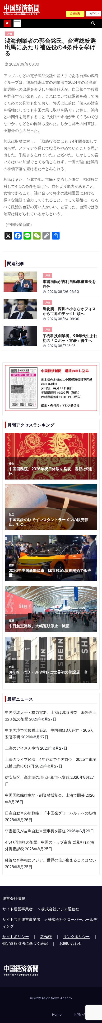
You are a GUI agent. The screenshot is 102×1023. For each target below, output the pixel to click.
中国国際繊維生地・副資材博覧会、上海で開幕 (45, 795)
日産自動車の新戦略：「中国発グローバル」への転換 (50, 813)
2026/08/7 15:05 (61, 346)
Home (57, 1014)
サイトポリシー (15, 936)
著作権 (46, 936)
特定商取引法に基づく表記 (25, 943)
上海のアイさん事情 (22, 748)
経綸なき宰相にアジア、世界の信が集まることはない (50, 860)
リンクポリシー (76, 936)
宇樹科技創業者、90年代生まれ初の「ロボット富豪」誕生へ (70, 338)
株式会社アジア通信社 (60, 909)
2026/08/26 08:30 (63, 291)
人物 (9, 34)
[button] (93, 23)
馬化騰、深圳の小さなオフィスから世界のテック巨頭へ (69, 311)
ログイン (93, 13)
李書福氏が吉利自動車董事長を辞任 (35, 831)
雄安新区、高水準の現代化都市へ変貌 (37, 777)
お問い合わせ (70, 943)
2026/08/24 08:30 (63, 319)
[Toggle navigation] (17, 23)
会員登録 (75, 13)
